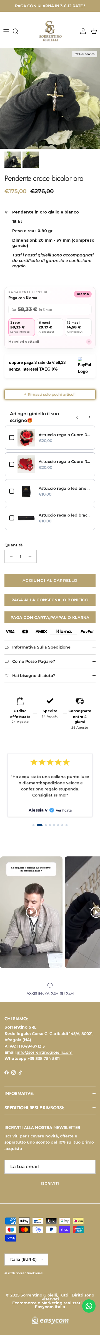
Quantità (13, 545)
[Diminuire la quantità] (9, 556)
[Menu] (6, 31)
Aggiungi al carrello (50, 580)
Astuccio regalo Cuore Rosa (65, 434)
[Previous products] (77, 417)
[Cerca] (18, 31)
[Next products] (89, 417)
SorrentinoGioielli (29, 1273)
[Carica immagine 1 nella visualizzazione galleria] (50, 98)
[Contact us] (89, 1306)
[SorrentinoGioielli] (50, 31)
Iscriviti (50, 1183)
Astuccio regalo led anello (65, 488)
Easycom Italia (50, 1306)
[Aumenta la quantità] (31, 556)
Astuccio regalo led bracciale (65, 515)
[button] (33, 825)
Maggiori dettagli (49, 341)
